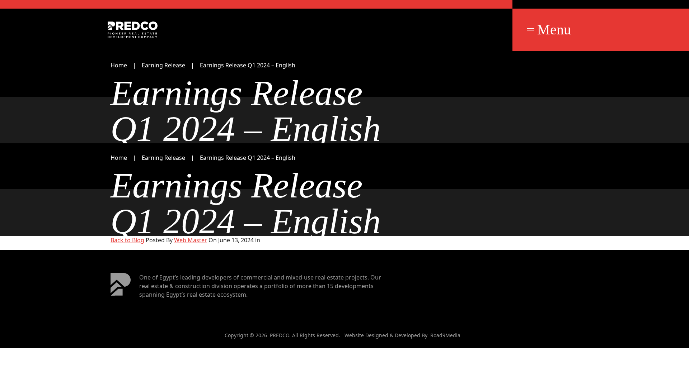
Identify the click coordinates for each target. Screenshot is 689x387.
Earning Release (163, 65)
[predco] (133, 30)
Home (119, 65)
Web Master (190, 240)
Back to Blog (127, 240)
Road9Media (445, 335)
